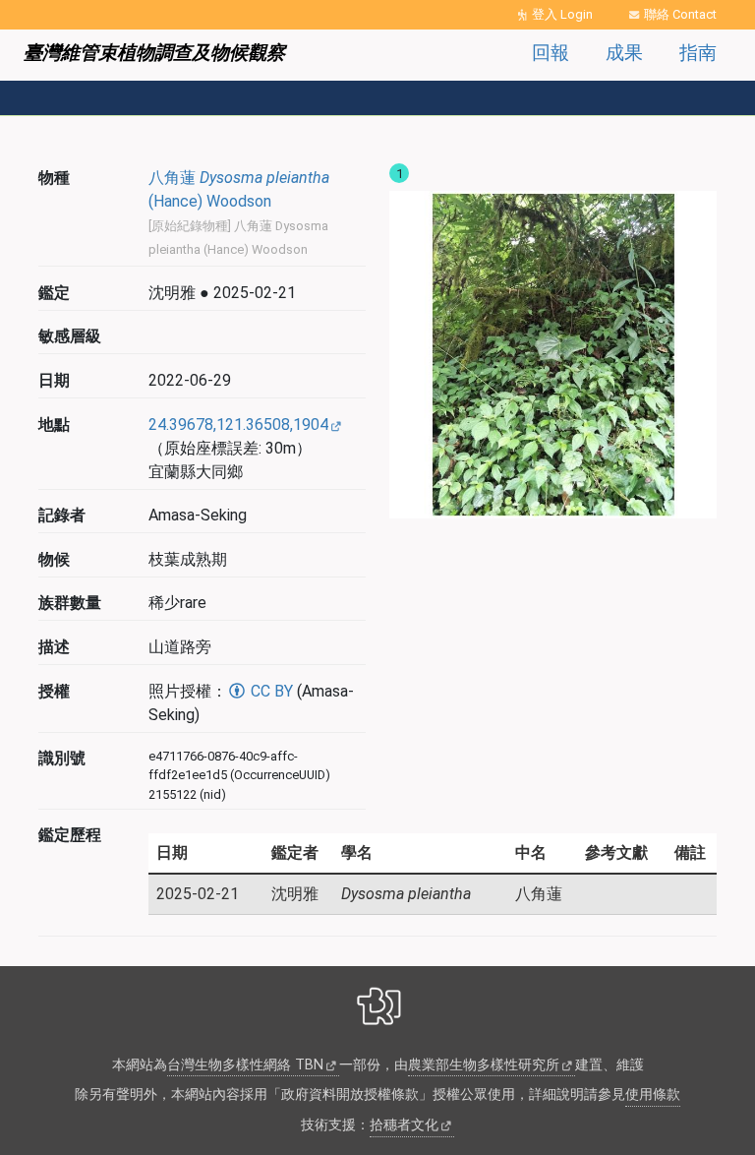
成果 (624, 52)
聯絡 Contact (680, 14)
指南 (698, 52)
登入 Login (562, 14)
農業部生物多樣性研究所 (483, 1065)
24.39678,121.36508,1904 (238, 424)
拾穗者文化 (404, 1125)
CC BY (270, 691)
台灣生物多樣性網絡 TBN (245, 1065)
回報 (550, 52)
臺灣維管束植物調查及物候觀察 (154, 52)
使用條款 (652, 1094)
